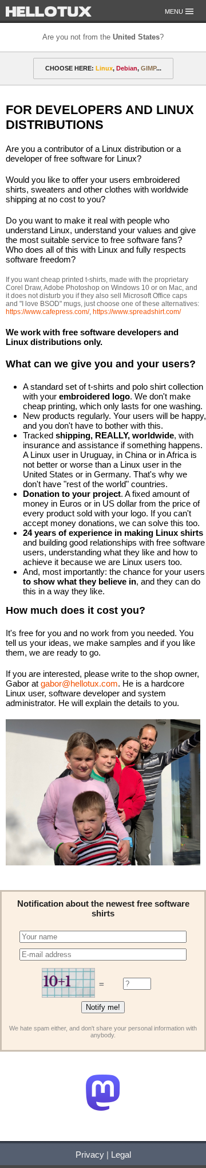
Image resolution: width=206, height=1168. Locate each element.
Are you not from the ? (103, 37)
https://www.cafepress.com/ (47, 312)
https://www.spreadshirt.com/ (137, 312)
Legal (121, 1154)
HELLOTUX (49, 11)
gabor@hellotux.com (79, 683)
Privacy (90, 1154)
